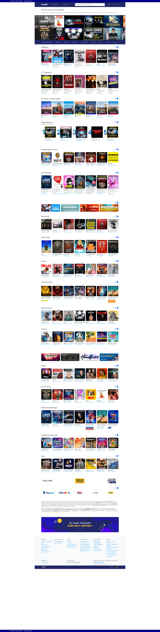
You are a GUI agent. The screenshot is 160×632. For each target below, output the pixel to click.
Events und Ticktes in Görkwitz (16, 630)
